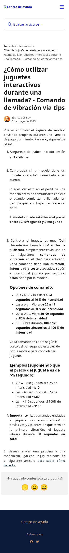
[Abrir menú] (61, 7)
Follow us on (35, 534)
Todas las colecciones (17, 46)
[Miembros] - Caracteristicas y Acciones (29, 50)
